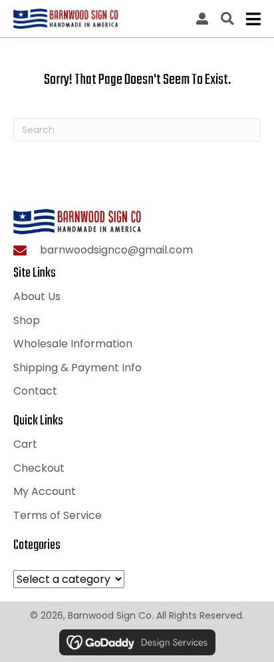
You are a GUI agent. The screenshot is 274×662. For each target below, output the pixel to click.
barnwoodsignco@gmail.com (116, 249)
